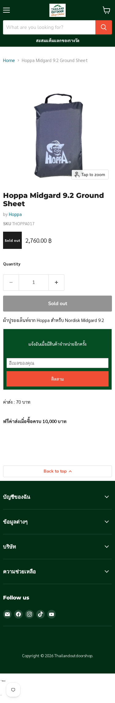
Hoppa (15, 214)
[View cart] (106, 10)
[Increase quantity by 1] (56, 282)
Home (9, 60)
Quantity (12, 263)
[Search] (103, 27)
